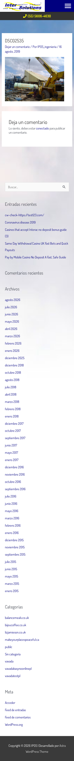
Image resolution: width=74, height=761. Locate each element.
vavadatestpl (12, 676)
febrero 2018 (13, 409)
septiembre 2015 (15, 554)
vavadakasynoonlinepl (18, 668)
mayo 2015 (11, 576)
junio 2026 (11, 314)
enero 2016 (12, 533)
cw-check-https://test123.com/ (24, 215)
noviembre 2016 (15, 474)
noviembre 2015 (15, 547)
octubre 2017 (13, 430)
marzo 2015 (12, 583)
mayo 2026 (12, 321)
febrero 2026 (13, 343)
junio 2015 (11, 569)
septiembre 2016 (15, 489)
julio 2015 (10, 562)
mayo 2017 (11, 452)
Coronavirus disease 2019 (20, 222)
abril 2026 (11, 329)
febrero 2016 (13, 525)
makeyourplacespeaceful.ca (22, 639)
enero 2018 (12, 416)
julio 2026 (11, 307)
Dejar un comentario (17, 47)
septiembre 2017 (15, 438)
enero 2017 (12, 460)
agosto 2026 (12, 300)
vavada (9, 661)
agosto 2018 (12, 380)
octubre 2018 (13, 372)
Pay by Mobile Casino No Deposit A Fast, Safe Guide (35, 257)
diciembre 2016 (14, 467)
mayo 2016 (11, 511)
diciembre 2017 (14, 423)
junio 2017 (11, 445)
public (8, 647)
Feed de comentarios (18, 717)
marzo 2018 (12, 402)
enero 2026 (12, 350)
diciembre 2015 (14, 540)
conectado (42, 128)
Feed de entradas (15, 710)
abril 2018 (10, 394)
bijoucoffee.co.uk (15, 625)
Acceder (10, 702)
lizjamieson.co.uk (15, 632)
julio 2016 (10, 496)
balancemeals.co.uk (17, 618)
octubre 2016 (13, 482)
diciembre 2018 (14, 365)
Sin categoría (13, 654)
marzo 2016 (12, 518)
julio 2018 (10, 387)
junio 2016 (11, 503)
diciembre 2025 (14, 358)
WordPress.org (14, 724)
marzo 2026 (12, 336)
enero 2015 (12, 591)
